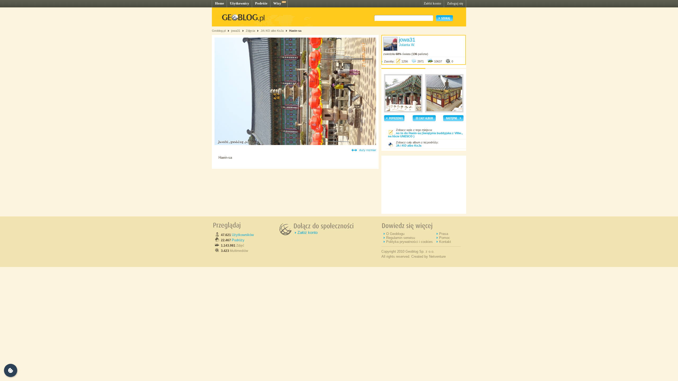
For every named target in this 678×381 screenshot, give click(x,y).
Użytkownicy (239, 3)
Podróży (238, 240)
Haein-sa (295, 30)
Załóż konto (432, 3)
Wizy (277, 3)
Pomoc (444, 238)
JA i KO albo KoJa (272, 30)
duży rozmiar (367, 150)
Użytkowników (243, 235)
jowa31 (235, 30)
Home (219, 3)
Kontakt (445, 242)
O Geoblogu (395, 234)
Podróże (261, 3)
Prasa (443, 234)
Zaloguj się (455, 3)
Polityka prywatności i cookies (409, 242)
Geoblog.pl (219, 30)
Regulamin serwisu (400, 238)
